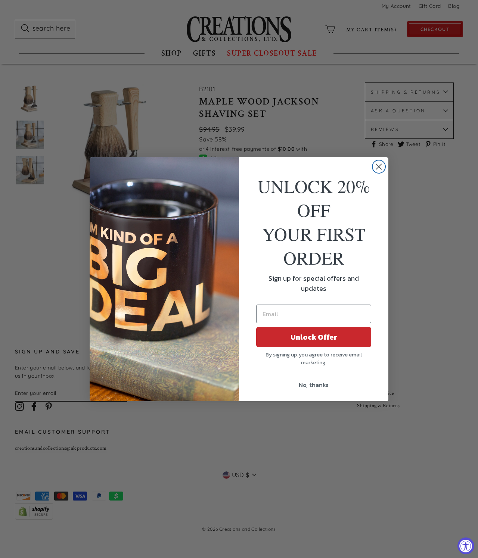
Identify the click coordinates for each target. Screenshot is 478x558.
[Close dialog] (378, 166)
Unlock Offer (314, 337)
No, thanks (314, 384)
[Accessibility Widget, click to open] (465, 545)
